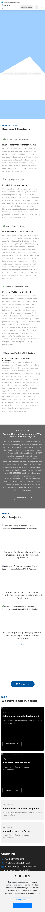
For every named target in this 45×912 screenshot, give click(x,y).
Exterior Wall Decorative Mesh (17, 292)
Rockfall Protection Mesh (14, 185)
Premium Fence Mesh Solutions (17, 231)
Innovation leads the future (16, 763)
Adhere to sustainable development (21, 716)
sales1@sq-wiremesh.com (12, 2)
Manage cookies (22, 900)
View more (10, 744)
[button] (21, 644)
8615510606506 (23, 863)
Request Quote (26, 7)
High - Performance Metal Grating (19, 145)
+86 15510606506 (16, 859)
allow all (22, 905)
